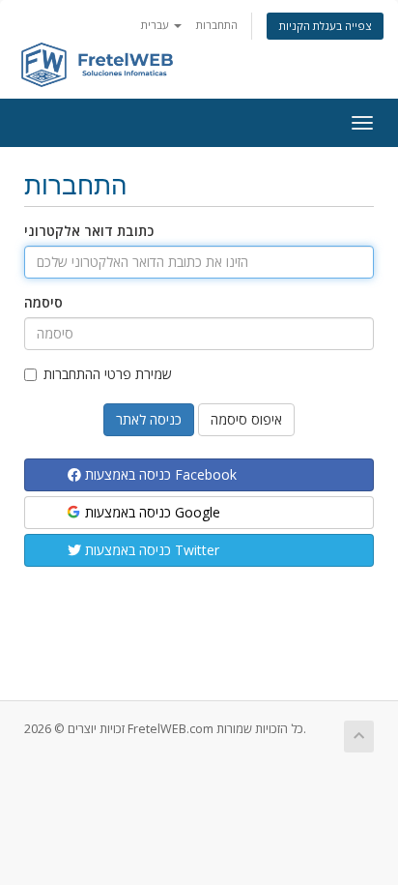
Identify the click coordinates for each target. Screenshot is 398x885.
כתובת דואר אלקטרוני (89, 230)
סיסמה (43, 302)
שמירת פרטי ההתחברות (107, 374)
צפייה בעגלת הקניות (325, 25)
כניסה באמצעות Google (150, 512)
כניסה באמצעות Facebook (159, 474)
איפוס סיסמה (246, 419)
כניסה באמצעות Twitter (150, 550)
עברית (156, 24)
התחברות (217, 24)
